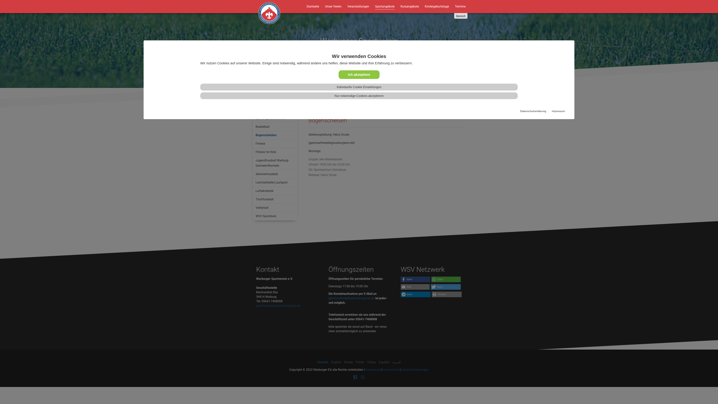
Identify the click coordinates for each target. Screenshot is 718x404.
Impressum (558, 111)
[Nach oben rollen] (707, 393)
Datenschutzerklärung (533, 111)
